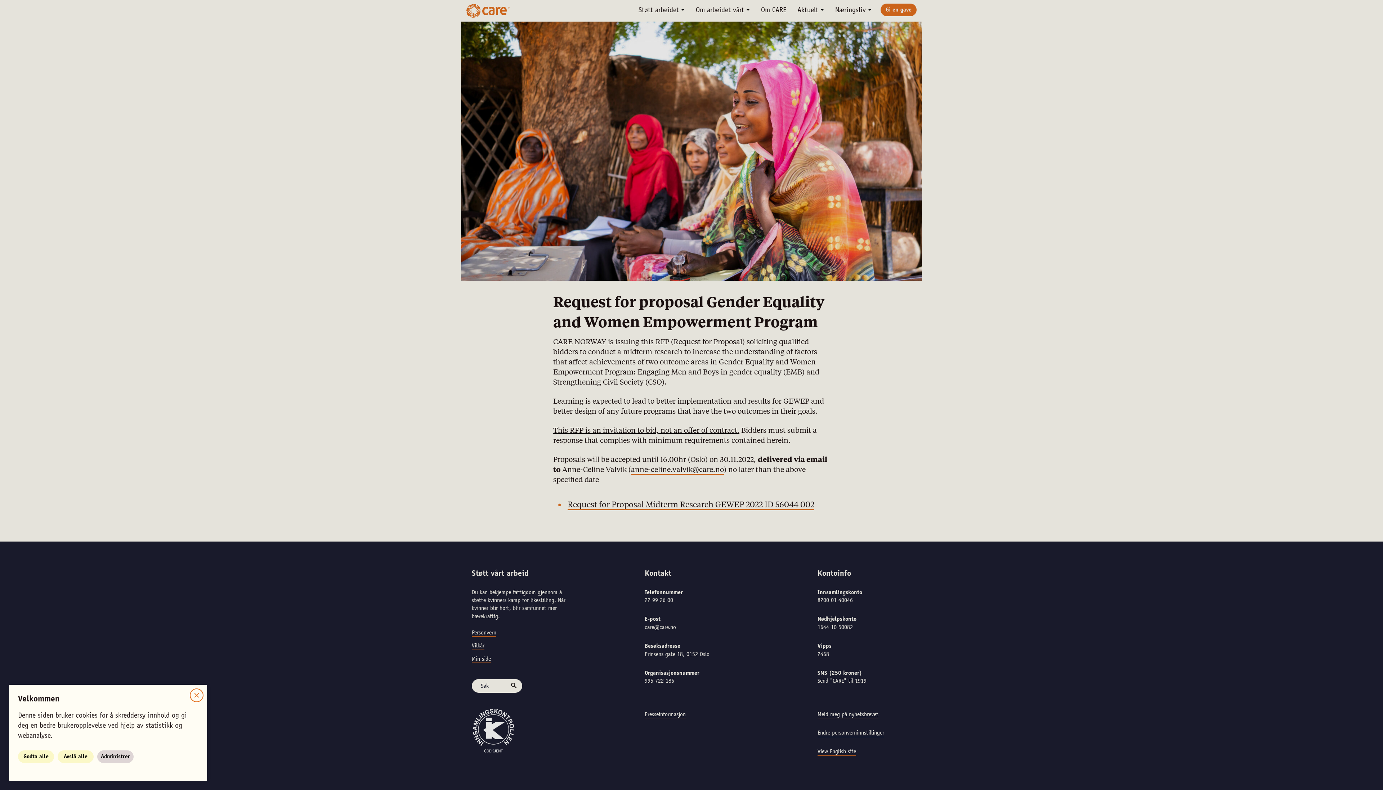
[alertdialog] (691, 395)
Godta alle (36, 757)
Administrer (115, 757)
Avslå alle (76, 757)
